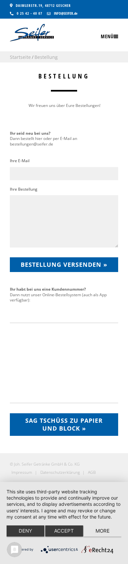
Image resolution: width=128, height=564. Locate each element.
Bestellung (46, 57)
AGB (92, 472)
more (103, 531)
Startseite (20, 57)
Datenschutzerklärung (60, 472)
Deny (25, 531)
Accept (64, 531)
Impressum (21, 472)
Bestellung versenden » (64, 264)
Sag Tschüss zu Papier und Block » (64, 425)
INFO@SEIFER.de (65, 13)
